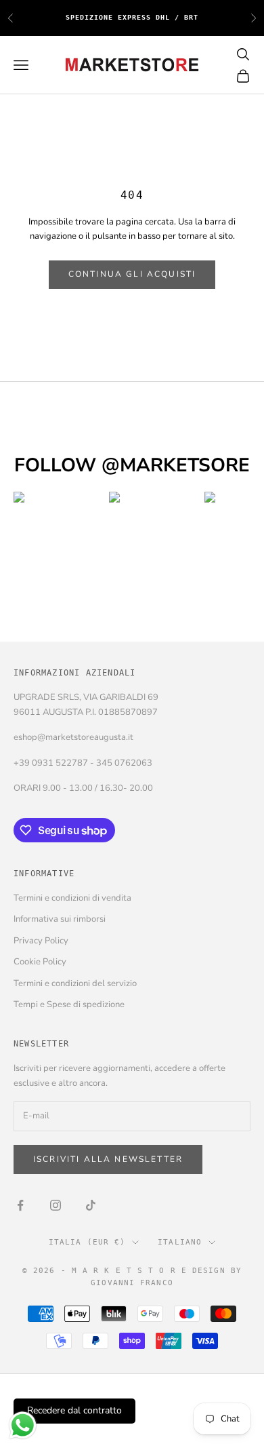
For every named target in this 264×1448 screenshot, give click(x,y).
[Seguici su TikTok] (90, 1205)
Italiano (180, 1242)
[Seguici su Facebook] (20, 1205)
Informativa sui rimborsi (60, 919)
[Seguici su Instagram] (55, 1205)
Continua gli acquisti (132, 274)
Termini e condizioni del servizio (75, 983)
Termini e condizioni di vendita (72, 898)
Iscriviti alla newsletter (108, 1159)
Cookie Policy (40, 962)
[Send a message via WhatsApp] (23, 1425)
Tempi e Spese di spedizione (69, 1004)
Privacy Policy (41, 941)
